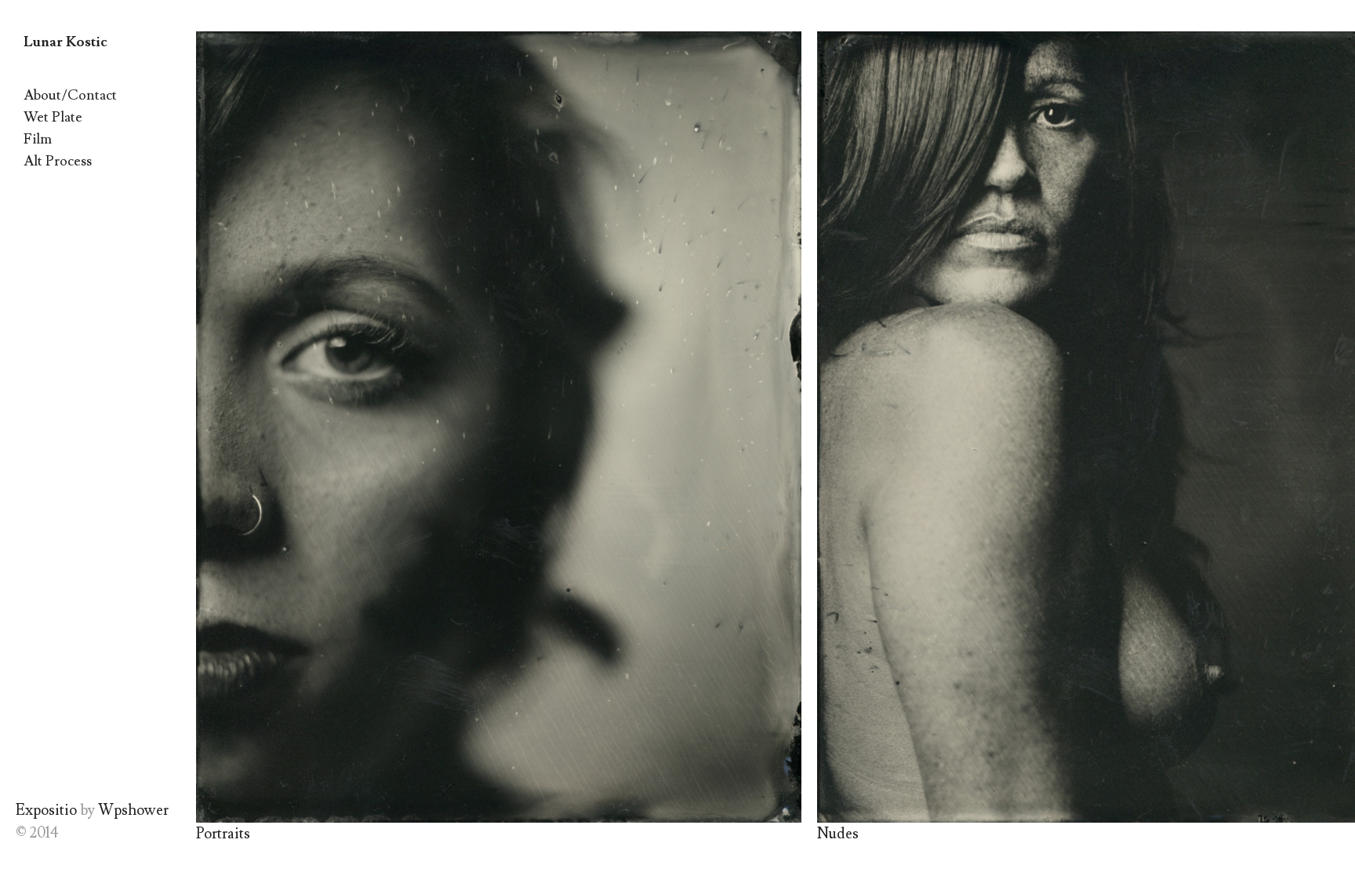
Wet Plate (53, 117)
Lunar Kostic (65, 42)
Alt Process (58, 161)
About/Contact (70, 95)
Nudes (838, 833)
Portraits (223, 833)
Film (38, 139)
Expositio (46, 810)
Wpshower (133, 810)
